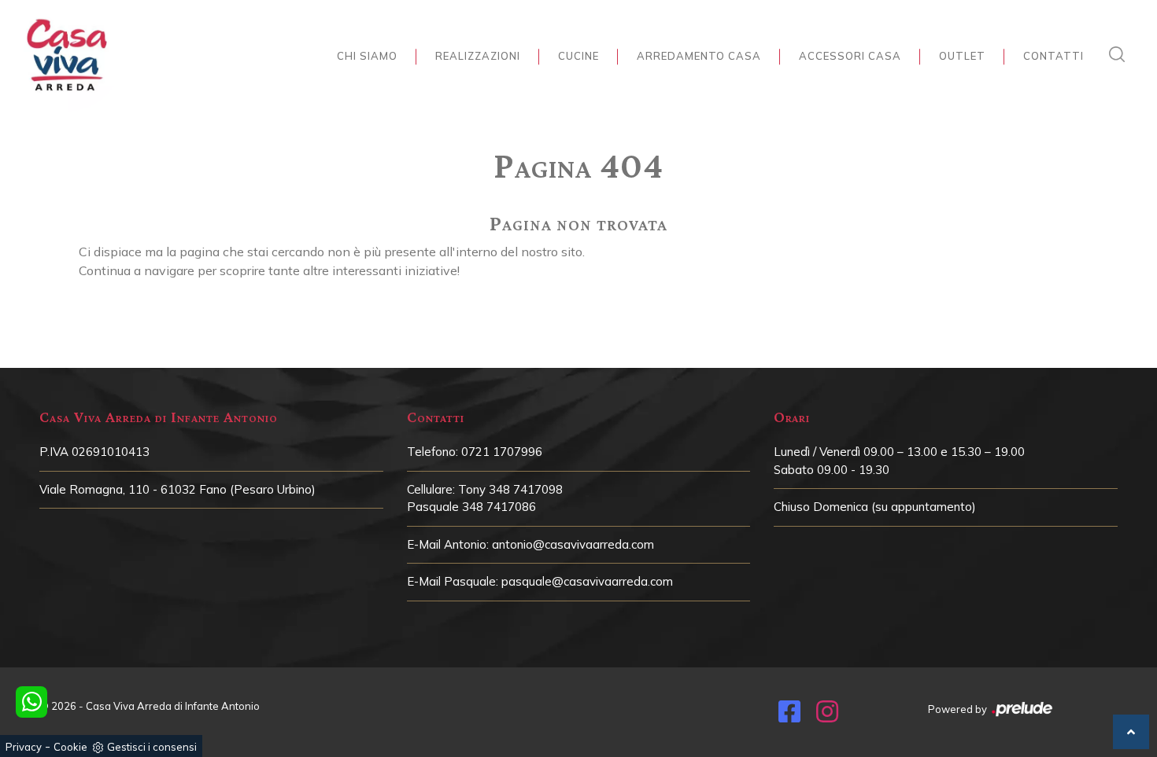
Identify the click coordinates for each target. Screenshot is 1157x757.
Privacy (24, 746)
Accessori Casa (850, 56)
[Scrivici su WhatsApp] (31, 702)
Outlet (962, 56)
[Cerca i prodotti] (1121, 54)
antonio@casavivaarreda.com (573, 544)
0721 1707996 (501, 451)
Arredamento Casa (699, 56)
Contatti (1053, 56)
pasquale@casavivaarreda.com (587, 581)
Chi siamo (367, 56)
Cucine (578, 56)
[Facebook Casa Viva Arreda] (789, 716)
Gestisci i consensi (152, 746)
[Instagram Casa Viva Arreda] (827, 716)
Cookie (70, 746)
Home (574, 130)
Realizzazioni (477, 56)
